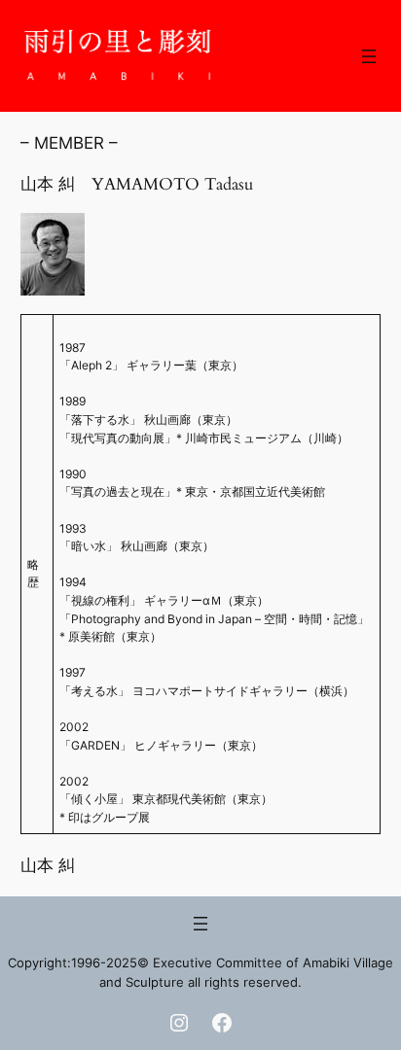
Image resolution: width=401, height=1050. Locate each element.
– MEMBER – (69, 143)
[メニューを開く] (369, 56)
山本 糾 (47, 865)
